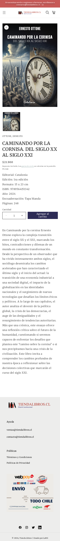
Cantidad (6, 209)
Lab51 (45, 538)
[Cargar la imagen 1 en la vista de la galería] (11, 121)
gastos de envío (28, 166)
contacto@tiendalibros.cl (20, 437)
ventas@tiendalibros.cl (19, 430)
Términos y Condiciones (19, 457)
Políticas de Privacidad (18, 463)
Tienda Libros (26, 538)
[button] (6, 12)
